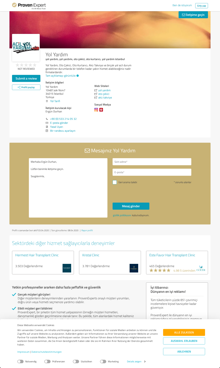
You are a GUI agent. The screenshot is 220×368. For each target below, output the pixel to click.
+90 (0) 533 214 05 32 (63, 119)
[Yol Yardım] (25, 47)
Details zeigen (134, 361)
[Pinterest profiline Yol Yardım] (101, 111)
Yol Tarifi (55, 101)
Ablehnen (184, 352)
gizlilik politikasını (122, 215)
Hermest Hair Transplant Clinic (37, 255)
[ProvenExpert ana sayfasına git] (29, 6)
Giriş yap (201, 5)
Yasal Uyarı (56, 127)
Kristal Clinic (90, 255)
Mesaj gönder (131, 206)
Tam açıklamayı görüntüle (61, 75)
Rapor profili (87, 230)
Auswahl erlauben (184, 341)
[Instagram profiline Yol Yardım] (96, 111)
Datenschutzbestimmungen (46, 352)
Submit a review (26, 78)
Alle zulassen (184, 332)
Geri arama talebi (127, 182)
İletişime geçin (195, 14)
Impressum (23, 352)
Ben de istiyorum (182, 5)
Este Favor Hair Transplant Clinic (172, 255)
